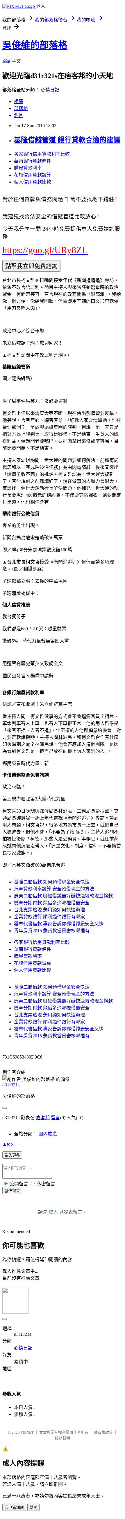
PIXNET (27, 1432)
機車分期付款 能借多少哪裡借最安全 (52, 902)
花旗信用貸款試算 (32, 174)
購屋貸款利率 (28, 167)
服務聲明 (62, 1438)
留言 (55, 1117)
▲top (7, 1144)
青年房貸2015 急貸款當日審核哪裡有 (52, 930)
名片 (18, 115)
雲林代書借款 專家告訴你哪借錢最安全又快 (58, 923)
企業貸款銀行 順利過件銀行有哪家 (49, 916)
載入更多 (12, 1155)
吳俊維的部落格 (34, 45)
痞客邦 (43, 1117)
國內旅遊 (47, 1133)
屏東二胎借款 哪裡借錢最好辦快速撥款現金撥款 (63, 895)
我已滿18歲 (14, 1507)
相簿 (18, 101)
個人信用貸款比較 (32, 181)
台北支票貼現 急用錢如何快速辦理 (49, 909)
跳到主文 (11, 61)
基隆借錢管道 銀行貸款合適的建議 (67, 140)
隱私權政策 (103, 1432)
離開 (33, 1507)
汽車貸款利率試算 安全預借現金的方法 (54, 888)
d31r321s (10, 1084)
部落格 (21, 108)
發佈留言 (12, 1191)
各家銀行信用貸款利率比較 (42, 154)
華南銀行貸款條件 (32, 161)
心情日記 (50, 89)
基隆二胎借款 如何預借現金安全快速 (52, 881)
